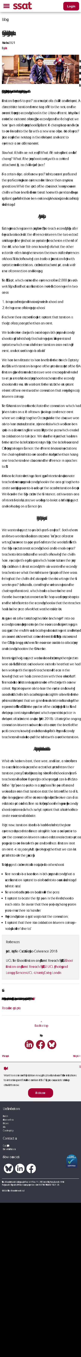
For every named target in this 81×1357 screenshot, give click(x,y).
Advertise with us (7, 1119)
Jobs (3, 1126)
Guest (5, 48)
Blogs (4, 19)
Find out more (41, 1093)
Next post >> (76, 1055)
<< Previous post (5, 1055)
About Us (5, 1116)
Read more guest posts (11, 1008)
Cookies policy (7, 1130)
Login (71, 6)
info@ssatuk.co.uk (10, 1149)
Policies (5, 1123)
